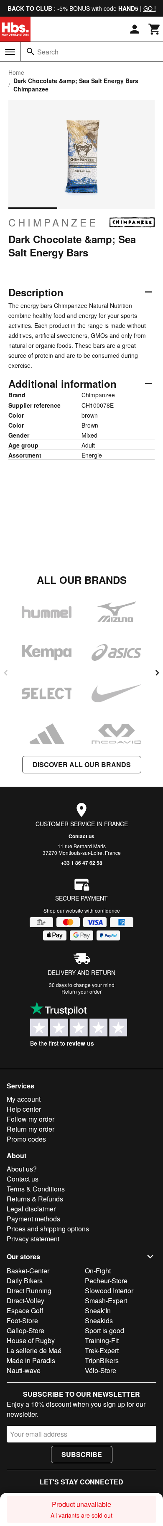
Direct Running (29, 1290)
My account (24, 1099)
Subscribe (81, 1454)
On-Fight (98, 1270)
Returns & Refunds (35, 1199)
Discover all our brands (82, 764)
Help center (24, 1109)
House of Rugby (31, 1340)
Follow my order (30, 1119)
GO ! (149, 8)
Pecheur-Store (106, 1280)
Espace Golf (25, 1310)
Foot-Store (22, 1320)
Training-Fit (102, 1340)
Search (48, 52)
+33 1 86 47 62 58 (81, 862)
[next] (157, 673)
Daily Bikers (25, 1280)
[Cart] (154, 29)
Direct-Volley (25, 1300)
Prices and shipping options (48, 1228)
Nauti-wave (24, 1370)
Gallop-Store (25, 1330)
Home (16, 72)
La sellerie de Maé (34, 1350)
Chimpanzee (53, 222)
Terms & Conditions (36, 1189)
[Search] (30, 51)
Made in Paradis (31, 1360)
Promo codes (26, 1139)
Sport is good (104, 1330)
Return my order (30, 1129)
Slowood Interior (109, 1290)
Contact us (81, 836)
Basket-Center (28, 1270)
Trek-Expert (102, 1350)
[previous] (6, 673)
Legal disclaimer (31, 1208)
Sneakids (99, 1320)
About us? (22, 1169)
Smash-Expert (106, 1300)
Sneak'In (98, 1310)
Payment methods (33, 1218)
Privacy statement (33, 1238)
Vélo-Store (100, 1370)
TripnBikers (102, 1360)
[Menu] (10, 52)
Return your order (81, 991)
